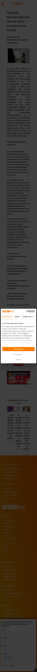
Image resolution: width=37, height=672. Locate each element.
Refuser (18, 359)
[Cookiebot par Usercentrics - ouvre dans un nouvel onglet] (26, 311)
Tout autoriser (18, 349)
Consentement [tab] (7, 316)
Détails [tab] (17, 316)
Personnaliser (17, 354)
